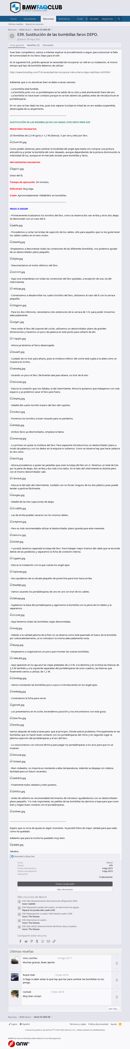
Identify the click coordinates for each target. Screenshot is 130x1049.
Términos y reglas (78, 1024)
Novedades (30, 18)
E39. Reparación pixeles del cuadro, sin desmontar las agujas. (50, 907)
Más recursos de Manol (32, 897)
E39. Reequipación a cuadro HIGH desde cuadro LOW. (47, 913)
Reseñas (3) (33, 45)
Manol (23, 39)
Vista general (17, 45)
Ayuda (114, 1024)
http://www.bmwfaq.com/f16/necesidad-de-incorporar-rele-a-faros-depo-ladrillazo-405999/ (60, 72)
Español (26, 1024)
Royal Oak (29, 974)
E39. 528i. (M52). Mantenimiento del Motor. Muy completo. (49, 926)
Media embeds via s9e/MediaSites (91, 1030)
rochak (27, 991)
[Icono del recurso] (19, 902)
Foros (13, 18)
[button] (19, 19)
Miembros (64, 18)
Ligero (14, 1024)
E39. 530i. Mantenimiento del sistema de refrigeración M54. (50, 900)
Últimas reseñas (15, 24)
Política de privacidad (98, 1024)
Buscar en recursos (34, 24)
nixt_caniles (30, 958)
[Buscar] (119, 19)
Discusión (48, 45)
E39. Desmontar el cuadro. (34, 920)
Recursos (48, 18)
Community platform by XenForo (50, 1030)
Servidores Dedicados (23, 1038)
